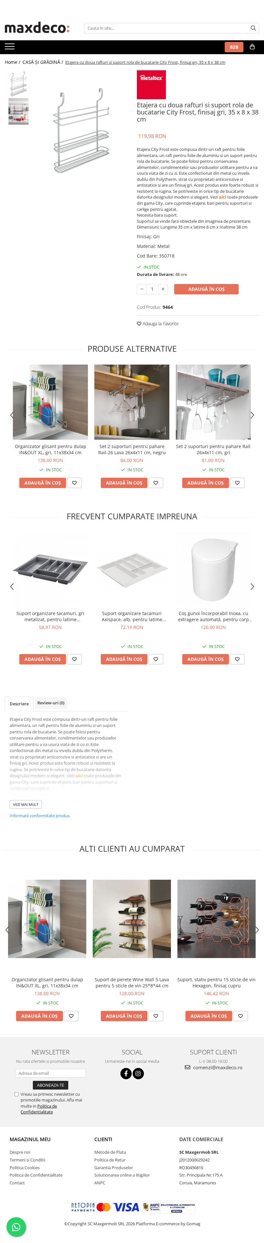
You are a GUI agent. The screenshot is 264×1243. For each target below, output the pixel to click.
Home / (13, 62)
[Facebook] (126, 1073)
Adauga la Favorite (160, 323)
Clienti (103, 1139)
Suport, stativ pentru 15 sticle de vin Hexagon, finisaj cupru (216, 982)
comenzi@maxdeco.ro (217, 1067)
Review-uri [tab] (50, 703)
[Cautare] (253, 28)
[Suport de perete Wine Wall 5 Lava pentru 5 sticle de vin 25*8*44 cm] (132, 919)
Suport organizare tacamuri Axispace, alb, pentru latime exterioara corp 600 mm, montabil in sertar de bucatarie (132, 616)
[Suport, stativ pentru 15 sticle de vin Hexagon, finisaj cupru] (216, 919)
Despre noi (20, 1152)
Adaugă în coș (206, 289)
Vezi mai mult (25, 804)
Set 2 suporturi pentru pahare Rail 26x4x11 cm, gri (213, 449)
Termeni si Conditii (27, 1160)
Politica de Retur (110, 1160)
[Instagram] (138, 1073)
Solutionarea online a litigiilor (122, 1175)
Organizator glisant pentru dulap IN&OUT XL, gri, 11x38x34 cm (50, 449)
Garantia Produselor (113, 1167)
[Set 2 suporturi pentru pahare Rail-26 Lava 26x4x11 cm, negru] (131, 402)
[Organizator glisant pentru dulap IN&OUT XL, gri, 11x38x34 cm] (50, 402)
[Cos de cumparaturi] (252, 46)
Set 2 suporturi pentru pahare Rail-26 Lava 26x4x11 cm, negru (132, 449)
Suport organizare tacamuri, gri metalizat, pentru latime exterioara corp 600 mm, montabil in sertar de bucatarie (50, 616)
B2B (234, 47)
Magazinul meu (30, 1139)
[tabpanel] (81, 131)
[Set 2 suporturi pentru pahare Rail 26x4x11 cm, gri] (213, 402)
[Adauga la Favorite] (74, 483)
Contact (17, 1183)
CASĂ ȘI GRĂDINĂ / (43, 62)
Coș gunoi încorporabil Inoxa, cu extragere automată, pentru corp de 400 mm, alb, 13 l (213, 616)
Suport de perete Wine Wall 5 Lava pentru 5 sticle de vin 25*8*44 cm (132, 982)
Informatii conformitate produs (40, 815)
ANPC (99, 1183)
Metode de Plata (110, 1152)
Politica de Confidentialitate (39, 1109)
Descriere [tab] (19, 704)
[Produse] (10, 48)
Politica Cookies (25, 1167)
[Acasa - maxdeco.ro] (37, 28)
